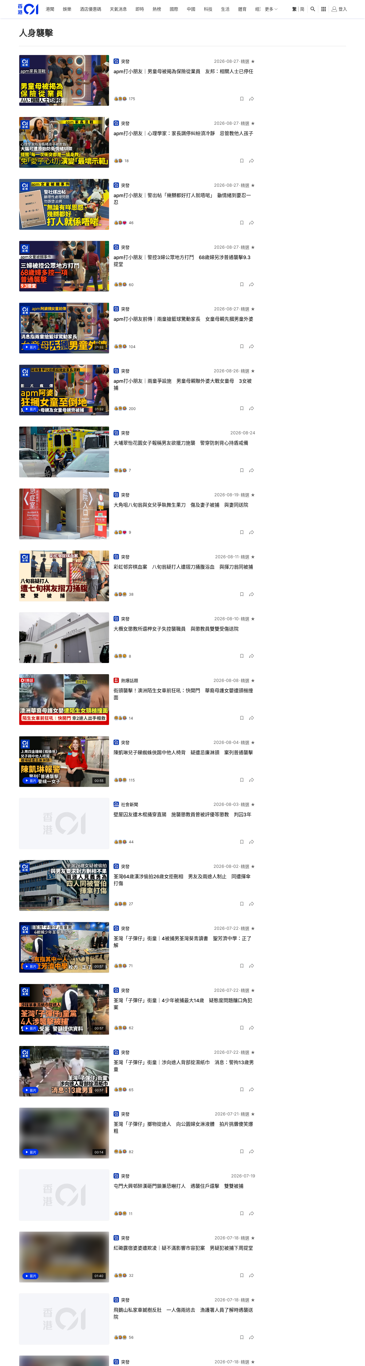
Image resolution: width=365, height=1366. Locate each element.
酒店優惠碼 (90, 9)
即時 (139, 9)
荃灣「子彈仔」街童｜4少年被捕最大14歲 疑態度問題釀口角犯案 (183, 1004)
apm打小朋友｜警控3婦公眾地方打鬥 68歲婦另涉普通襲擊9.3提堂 (182, 261)
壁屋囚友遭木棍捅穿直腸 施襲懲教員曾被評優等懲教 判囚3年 (182, 814)
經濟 (259, 9)
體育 (242, 9)
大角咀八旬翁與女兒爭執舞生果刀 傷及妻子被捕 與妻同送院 (181, 505)
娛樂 (67, 9)
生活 (225, 9)
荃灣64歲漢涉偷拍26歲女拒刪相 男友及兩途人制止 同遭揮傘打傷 (182, 880)
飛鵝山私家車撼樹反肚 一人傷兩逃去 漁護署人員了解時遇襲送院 (183, 1313)
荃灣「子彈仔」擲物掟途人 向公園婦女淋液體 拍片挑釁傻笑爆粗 (183, 1127)
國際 (174, 9)
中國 (191, 9)
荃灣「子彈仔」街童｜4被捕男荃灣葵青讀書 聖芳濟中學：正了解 (182, 942)
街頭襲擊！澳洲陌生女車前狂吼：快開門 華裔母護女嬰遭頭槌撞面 (183, 694)
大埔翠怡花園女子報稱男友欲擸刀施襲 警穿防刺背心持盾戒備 (181, 443)
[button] (242, 99)
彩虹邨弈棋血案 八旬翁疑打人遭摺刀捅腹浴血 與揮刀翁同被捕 (183, 567)
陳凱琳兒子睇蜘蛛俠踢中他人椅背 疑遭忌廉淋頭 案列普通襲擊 (183, 752)
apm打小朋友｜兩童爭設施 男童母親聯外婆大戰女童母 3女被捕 (183, 384)
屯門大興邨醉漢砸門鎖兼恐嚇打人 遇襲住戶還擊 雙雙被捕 (178, 1186)
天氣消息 (118, 9)
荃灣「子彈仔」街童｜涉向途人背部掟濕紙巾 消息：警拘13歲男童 (184, 1066)
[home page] (28, 9)
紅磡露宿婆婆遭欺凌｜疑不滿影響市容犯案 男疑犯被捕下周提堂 (183, 1248)
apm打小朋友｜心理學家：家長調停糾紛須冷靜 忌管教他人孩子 (183, 133)
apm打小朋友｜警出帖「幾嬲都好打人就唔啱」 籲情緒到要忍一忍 (182, 199)
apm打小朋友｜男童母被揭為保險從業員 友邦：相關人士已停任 (183, 71)
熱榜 (157, 9)
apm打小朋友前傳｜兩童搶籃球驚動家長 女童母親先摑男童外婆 (183, 319)
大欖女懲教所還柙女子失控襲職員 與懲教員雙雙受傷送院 (176, 629)
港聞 (50, 9)
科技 (208, 9)
